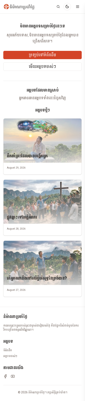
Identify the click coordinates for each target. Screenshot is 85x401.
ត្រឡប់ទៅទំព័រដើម (42, 55)
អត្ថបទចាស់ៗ (10, 356)
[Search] (58, 6)
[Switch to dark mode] (67, 6)
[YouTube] (13, 376)
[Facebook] (5, 376)
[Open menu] (77, 6)
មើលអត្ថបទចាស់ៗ (42, 67)
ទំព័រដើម (7, 350)
